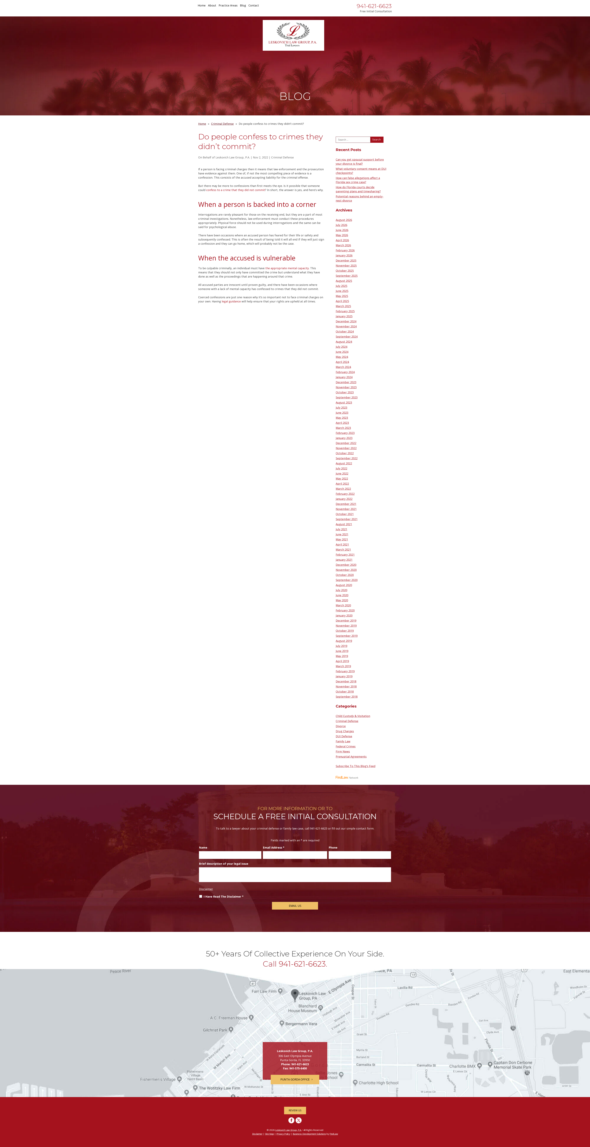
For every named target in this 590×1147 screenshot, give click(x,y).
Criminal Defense (282, 157)
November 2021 (346, 509)
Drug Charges (345, 731)
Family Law (343, 741)
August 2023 (344, 402)
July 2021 (341, 529)
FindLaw (334, 1133)
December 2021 (346, 504)
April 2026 (342, 240)
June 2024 (342, 352)
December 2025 (346, 260)
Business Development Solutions (309, 1133)
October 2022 (345, 453)
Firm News (343, 751)
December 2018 (346, 681)
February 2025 (345, 311)
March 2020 (343, 605)
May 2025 (342, 296)
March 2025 (343, 306)
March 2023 (343, 428)
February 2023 (345, 433)
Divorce (341, 726)
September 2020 (347, 580)
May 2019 (342, 656)
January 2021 (344, 560)
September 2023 (347, 397)
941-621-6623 (374, 6)
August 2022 (344, 463)
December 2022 (346, 443)
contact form (365, 828)
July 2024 (341, 347)
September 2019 (347, 636)
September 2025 (347, 276)
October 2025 (345, 270)
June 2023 (342, 412)
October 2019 (345, 631)
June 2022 (342, 473)
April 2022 (342, 483)
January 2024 (344, 377)
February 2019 (345, 671)
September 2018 (347, 696)
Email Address (273, 847)
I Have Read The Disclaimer (224, 896)
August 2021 (344, 524)
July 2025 (341, 286)
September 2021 (347, 519)
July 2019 (341, 646)
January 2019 (344, 676)
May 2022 (342, 478)
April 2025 (342, 301)
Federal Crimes (346, 746)
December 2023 (346, 382)
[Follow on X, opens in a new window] (299, 1120)
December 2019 (346, 620)
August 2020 (344, 585)
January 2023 (344, 438)
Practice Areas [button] (228, 5)
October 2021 (345, 514)
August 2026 (344, 220)
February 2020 (345, 610)
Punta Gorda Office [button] (295, 1079)
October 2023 (345, 392)
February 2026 (345, 250)
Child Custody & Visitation (353, 716)
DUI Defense (344, 736)
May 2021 (342, 539)
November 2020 (346, 570)
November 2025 (346, 265)
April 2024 (342, 362)
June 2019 (342, 651)
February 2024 (345, 372)
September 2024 (347, 336)
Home (202, 5)
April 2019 (342, 661)
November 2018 (346, 686)
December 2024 (346, 321)
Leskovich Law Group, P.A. (233, 157)
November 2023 (346, 387)
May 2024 (342, 357)
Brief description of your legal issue (223, 863)
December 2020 (346, 565)
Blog (243, 5)
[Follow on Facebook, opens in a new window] (291, 1120)
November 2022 (346, 448)
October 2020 (345, 575)
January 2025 (344, 316)
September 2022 (347, 458)
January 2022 (344, 499)
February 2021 (345, 554)
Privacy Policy (283, 1133)
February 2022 (345, 494)
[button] (587, 1125)
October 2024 (345, 331)
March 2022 (343, 489)
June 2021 (342, 534)
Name (203, 847)
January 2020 (344, 615)
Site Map (269, 1133)
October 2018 (345, 691)
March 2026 (343, 245)
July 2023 (341, 407)
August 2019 (344, 641)
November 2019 (346, 625)
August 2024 (344, 341)
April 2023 (342, 423)
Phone (333, 847)
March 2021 (343, 549)
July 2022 (341, 468)
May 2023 (342, 418)
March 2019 (343, 666)
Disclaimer (206, 889)
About (212, 5)
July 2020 (341, 590)
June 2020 (342, 595)
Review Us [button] (295, 1110)
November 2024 (346, 326)
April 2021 (342, 544)
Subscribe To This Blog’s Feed (355, 766)
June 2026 (342, 230)
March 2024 (343, 367)
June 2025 (342, 291)
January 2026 (344, 255)
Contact (253, 5)
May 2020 (342, 600)
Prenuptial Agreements (351, 756)
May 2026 (342, 235)
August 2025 (344, 281)
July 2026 (341, 225)
